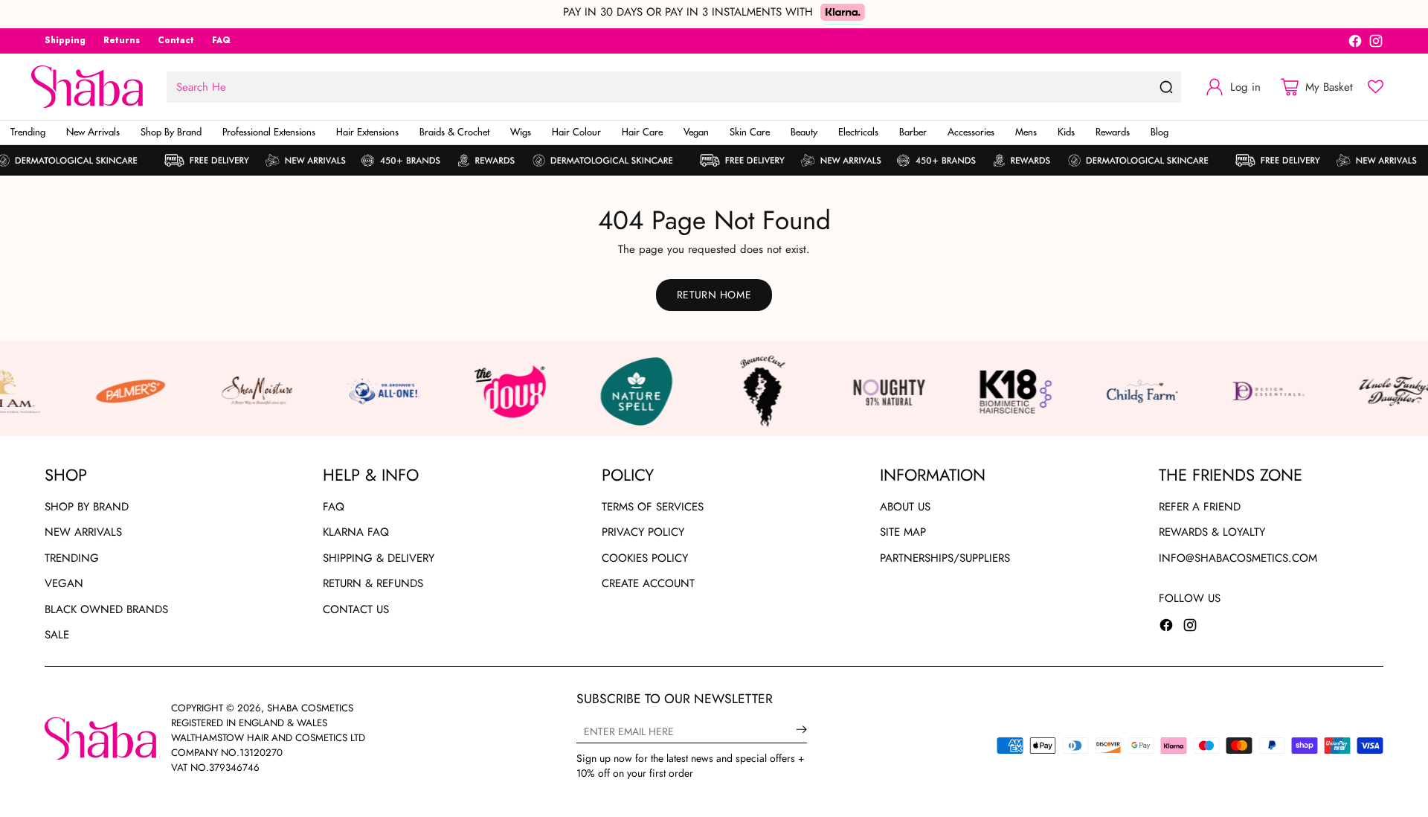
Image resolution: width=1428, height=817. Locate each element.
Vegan (64, 583)
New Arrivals (83, 532)
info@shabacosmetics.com (1238, 558)
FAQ (333, 507)
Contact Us (356, 609)
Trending (72, 558)
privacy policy (643, 532)
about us (905, 507)
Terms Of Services (653, 507)
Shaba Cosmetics (310, 708)
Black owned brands (106, 609)
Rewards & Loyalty (1212, 532)
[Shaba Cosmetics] (87, 86)
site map (903, 532)
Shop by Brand (87, 507)
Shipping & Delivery (378, 558)
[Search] (1166, 87)
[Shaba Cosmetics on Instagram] (1375, 43)
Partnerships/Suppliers (945, 558)
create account (648, 583)
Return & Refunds (373, 583)
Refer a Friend (1200, 507)
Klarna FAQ (356, 532)
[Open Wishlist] (1375, 87)
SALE (57, 635)
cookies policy (645, 558)
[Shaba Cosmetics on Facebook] (1355, 43)
